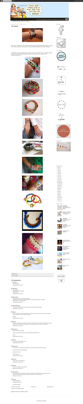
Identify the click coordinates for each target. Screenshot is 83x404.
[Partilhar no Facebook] (16, 275)
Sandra (13, 346)
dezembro (59, 182)
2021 (59, 167)
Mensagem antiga (50, 386)
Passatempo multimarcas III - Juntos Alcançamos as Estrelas (67, 207)
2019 (59, 170)
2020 (59, 169)
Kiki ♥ (13, 282)
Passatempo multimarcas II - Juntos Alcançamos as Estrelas (67, 226)
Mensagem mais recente (15, 386)
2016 (59, 175)
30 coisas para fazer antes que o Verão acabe (66, 253)
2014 (59, 178)
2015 (59, 176)
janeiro (58, 199)
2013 (59, 179)
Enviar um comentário (16, 384)
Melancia (14, 297)
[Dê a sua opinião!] (13, 275)
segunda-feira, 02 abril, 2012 (18, 285)
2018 (59, 172)
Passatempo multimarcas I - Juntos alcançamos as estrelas (66, 220)
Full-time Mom (15, 305)
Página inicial (33, 386)
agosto (58, 188)
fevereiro (59, 197)
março (58, 196)
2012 (59, 181)
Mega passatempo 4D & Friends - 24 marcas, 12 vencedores (67, 213)
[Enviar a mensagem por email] (12, 275)
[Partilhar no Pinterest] (17, 275)
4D (12, 321)
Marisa (13, 329)
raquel (13, 288)
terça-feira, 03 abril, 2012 (17, 375)
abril (58, 194)
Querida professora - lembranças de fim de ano (66, 241)
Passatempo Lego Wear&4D (66, 231)
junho (58, 191)
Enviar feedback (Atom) (20, 388)
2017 (59, 173)
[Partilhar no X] (14, 275)
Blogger (45, 400)
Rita (13, 359)
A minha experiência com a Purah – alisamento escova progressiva (66, 248)
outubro (58, 185)
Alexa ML (14, 371)
